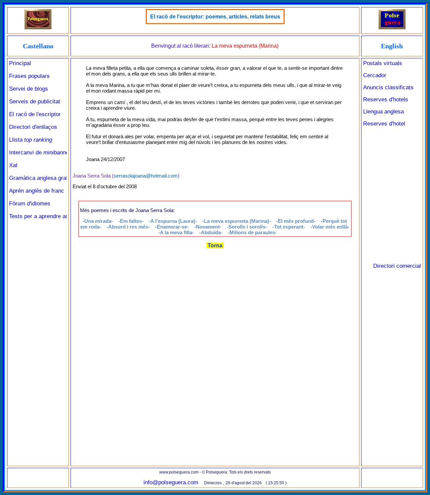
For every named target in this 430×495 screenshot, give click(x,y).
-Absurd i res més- (128, 227)
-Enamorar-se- (172, 227)
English (392, 46)
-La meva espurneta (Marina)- (236, 221)
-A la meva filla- (176, 232)
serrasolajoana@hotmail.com (146, 176)
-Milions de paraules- (252, 232)
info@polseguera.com (170, 482)
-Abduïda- (210, 232)
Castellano (38, 46)
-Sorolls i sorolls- (247, 227)
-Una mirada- (98, 221)
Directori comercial (397, 266)
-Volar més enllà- (329, 227)
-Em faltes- (130, 221)
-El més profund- (295, 221)
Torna (215, 245)
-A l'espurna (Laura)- (173, 221)
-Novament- (207, 227)
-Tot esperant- (288, 227)
